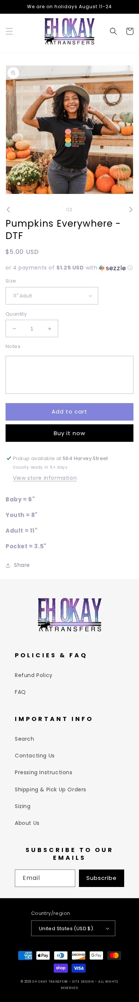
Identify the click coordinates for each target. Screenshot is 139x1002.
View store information (45, 478)
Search (24, 739)
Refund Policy (34, 675)
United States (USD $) (66, 928)
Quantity (16, 313)
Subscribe (101, 878)
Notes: (13, 346)
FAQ (20, 692)
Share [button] (22, 565)
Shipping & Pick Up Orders (50, 789)
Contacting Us (35, 755)
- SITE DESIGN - (83, 981)
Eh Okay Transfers (50, 981)
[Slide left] (8, 209)
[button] (9, 31)
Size (11, 280)
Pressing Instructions (44, 772)
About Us (27, 823)
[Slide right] (131, 209)
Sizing (23, 806)
